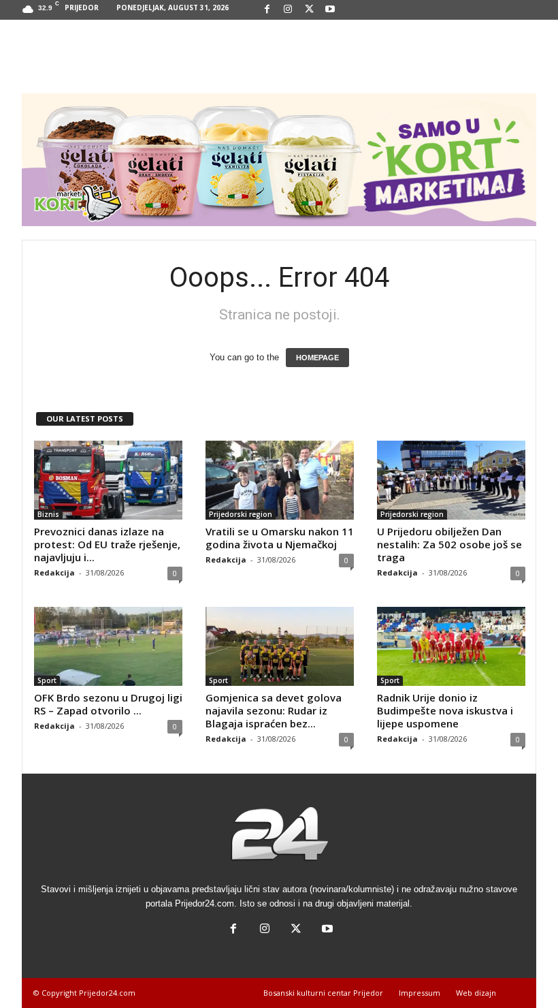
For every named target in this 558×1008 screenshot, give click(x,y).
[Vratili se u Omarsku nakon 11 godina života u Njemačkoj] (280, 480)
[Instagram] (288, 10)
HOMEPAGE (317, 357)
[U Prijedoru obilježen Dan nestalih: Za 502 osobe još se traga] (451, 480)
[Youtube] (330, 10)
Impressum (419, 993)
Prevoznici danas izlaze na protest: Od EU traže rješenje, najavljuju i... (107, 544)
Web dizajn (476, 993)
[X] (309, 10)
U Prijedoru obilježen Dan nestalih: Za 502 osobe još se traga (449, 544)
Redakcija (54, 572)
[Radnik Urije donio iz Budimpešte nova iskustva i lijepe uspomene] (451, 646)
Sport (46, 680)
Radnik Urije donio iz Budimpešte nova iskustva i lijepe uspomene (445, 710)
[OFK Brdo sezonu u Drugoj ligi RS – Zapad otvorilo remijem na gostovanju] (108, 646)
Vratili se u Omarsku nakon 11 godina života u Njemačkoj (280, 537)
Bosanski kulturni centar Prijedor (323, 993)
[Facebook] (267, 10)
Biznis (48, 514)
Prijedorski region (240, 514)
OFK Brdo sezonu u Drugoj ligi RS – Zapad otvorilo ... (108, 704)
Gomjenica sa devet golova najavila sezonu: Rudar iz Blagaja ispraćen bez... (274, 710)
